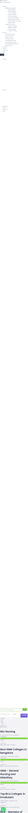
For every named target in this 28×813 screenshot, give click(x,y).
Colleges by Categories (10, 8)
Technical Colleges (12, 12)
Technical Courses (9, 35)
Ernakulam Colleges (12, 30)
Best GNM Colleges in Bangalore (13, 751)
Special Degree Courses (10, 42)
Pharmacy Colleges (12, 16)
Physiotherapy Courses (10, 40)
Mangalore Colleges (12, 27)
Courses (5, 32)
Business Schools (12, 14)
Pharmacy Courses (9, 38)
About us (5, 48)
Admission (5, 47)
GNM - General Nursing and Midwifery (9, 774)
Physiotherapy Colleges (13, 17)
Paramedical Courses (10, 34)
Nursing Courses (9, 37)
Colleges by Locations (10, 24)
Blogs (4, 51)
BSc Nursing (7, 731)
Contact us (5, 50)
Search (25, 709)
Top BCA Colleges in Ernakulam (12, 795)
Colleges (5, 6)
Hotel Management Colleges (14, 21)
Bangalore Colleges (12, 25)
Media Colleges (11, 22)
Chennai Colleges (12, 29)
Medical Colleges (12, 9)
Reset (14, 714)
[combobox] (12, 710)
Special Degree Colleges (13, 19)
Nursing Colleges (12, 11)
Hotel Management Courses (11, 43)
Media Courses (8, 45)
